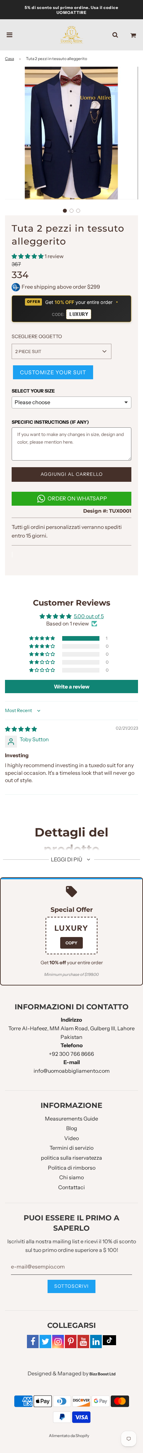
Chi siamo (71, 1177)
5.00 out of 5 (89, 616)
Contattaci (71, 1187)
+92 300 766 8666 (71, 1054)
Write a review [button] (71, 686)
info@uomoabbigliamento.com (72, 1070)
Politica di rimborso (71, 1167)
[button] (65, 211)
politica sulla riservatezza (71, 1157)
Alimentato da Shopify (69, 1435)
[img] (21, 729)
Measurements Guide (71, 1118)
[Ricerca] (115, 35)
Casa (9, 58)
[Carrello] (133, 35)
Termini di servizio (71, 1147)
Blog (71, 1128)
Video (71, 1138)
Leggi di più (67, 859)
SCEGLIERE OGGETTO (37, 336)
